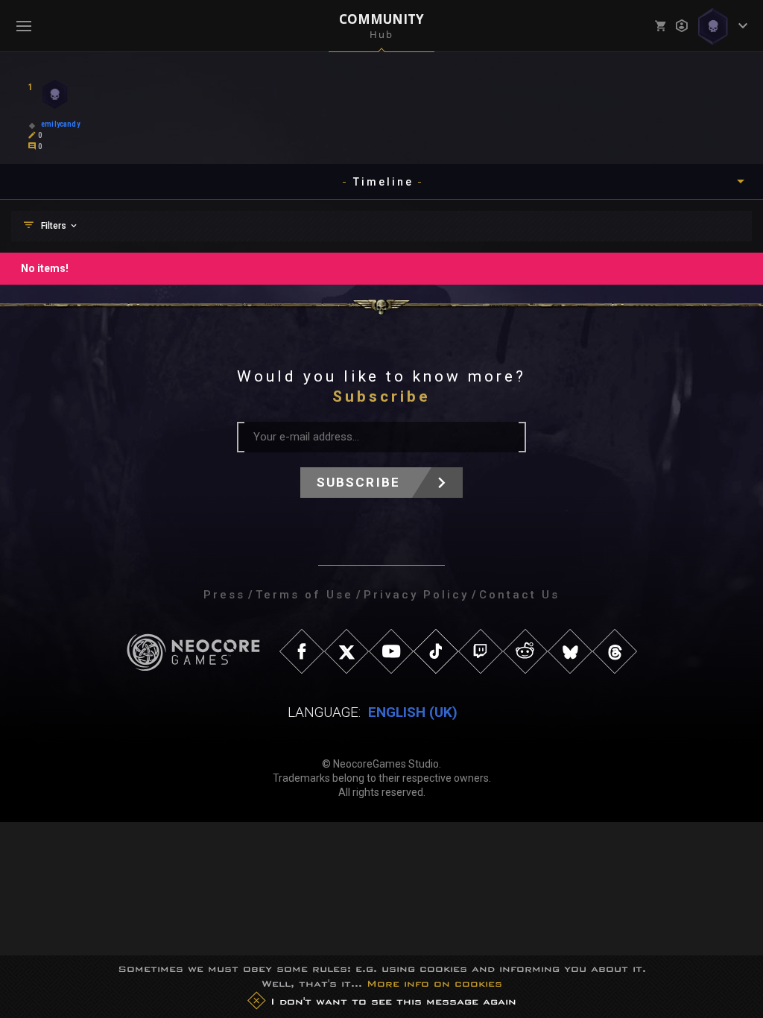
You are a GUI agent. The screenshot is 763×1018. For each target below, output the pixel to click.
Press (224, 594)
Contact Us (519, 594)
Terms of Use (304, 594)
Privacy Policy (416, 594)
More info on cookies (434, 983)
